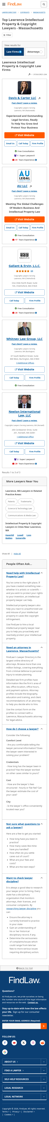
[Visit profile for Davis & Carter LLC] (24, 87)
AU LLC (22, 186)
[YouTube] (14, 1042)
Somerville (21, 538)
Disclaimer (28, 1111)
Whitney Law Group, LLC (24, 339)
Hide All (17, 553)
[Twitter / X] (23, 1042)
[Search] (44, 4)
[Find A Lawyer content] (44, 1070)
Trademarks (26, 501)
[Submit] (44, 1026)
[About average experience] (36, 159)
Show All (6, 553)
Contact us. (33, 1002)
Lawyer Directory (9, 12)
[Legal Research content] (44, 1088)
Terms (5, 1111)
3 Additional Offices (25, 363)
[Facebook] (4, 1042)
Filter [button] (8, 35)
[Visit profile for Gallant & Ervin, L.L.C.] (24, 255)
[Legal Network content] (44, 1097)
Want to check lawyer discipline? (19, 879)
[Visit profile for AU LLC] (24, 175)
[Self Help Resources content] (44, 1079)
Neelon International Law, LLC (24, 413)
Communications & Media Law (22, 515)
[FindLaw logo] (16, 4)
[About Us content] (44, 1062)
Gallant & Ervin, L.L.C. (24, 266)
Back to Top (26, 968)
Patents (11, 501)
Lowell (20, 535)
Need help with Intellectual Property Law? (23, 574)
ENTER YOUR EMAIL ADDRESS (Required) (21, 1020)
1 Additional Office (25, 436)
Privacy (15, 1111)
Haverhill (9, 535)
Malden (8, 538)
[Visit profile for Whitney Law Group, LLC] (24, 328)
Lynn (29, 535)
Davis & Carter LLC (22, 98)
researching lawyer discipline (21, 908)
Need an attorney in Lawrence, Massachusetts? (22, 649)
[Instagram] (33, 1042)
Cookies (8, 1114)
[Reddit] (42, 1042)
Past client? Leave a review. (24, 103)
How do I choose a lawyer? (22, 729)
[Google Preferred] (4, 1052)
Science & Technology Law (20, 508)
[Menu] (4, 4)
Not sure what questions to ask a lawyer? (23, 825)
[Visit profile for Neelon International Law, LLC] (24, 401)
